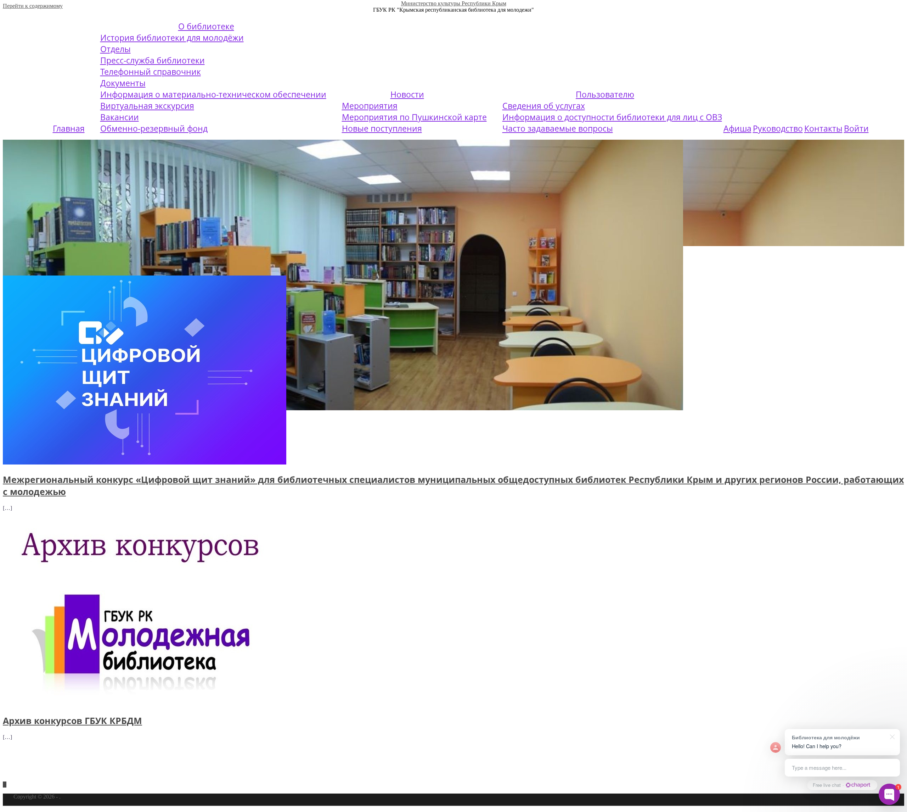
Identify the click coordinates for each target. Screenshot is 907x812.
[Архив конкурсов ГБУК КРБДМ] (144, 704)
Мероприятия (370, 105)
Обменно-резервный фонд (154, 128)
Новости (407, 94)
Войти (856, 128)
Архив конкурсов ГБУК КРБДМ (72, 720)
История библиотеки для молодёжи (172, 37)
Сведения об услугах (543, 105)
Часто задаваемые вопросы (557, 128)
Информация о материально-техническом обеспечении (213, 94)
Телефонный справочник (150, 71)
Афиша (737, 128)
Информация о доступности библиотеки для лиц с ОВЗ (612, 117)
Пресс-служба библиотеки (152, 60)
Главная (69, 128)
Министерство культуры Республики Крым (453, 3)
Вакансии (119, 117)
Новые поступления (382, 128)
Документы (123, 83)
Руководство (778, 128)
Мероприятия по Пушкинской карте (414, 117)
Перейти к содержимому (33, 6)
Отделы (115, 49)
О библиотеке (206, 26)
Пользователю (605, 94)
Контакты (823, 128)
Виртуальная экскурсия (147, 105)
